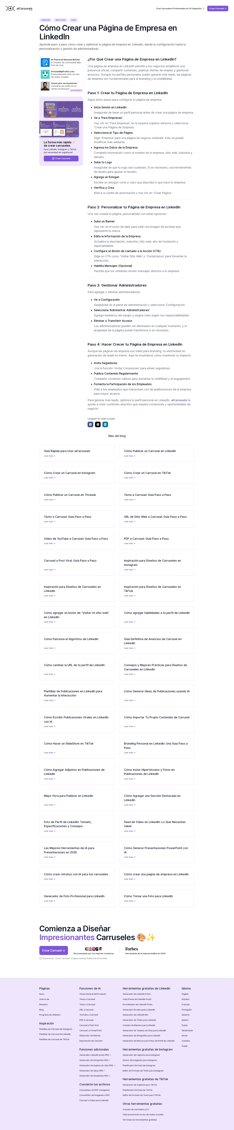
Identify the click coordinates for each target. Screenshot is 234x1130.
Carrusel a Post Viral (89, 1025)
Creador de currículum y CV (136, 1109)
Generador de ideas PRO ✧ (92, 1070)
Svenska (186, 1041)
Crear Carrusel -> (217, 8)
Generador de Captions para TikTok (140, 1085)
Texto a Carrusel (87, 1004)
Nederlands (187, 1030)
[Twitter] (98, 424)
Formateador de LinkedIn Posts (137, 1004)
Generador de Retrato (89, 1035)
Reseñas (43, 1004)
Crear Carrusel (62, 158)
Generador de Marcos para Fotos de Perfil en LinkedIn (148, 1041)
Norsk (185, 1035)
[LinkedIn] (105, 424)
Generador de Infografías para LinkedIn (141, 1035)
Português (187, 1010)
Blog (41, 1010)
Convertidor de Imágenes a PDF (94, 1095)
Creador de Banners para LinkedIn (139, 1025)
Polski (185, 1046)
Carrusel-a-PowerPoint (90, 1030)
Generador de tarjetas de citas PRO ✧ (97, 1065)
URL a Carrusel (86, 1010)
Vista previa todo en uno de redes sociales (143, 1114)
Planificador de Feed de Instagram (139, 1065)
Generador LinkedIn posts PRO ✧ (95, 1055)
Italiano (185, 1020)
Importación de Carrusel (90, 1041)
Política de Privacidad (97, 958)
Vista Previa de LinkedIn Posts (137, 999)
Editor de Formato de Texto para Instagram (143, 1070)
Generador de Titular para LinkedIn (139, 1020)
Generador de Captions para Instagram (141, 1055)
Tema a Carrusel (87, 999)
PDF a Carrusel (86, 1020)
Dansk (185, 1025)
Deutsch (186, 1015)
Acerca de (44, 999)
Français (186, 1004)
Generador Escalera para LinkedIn (139, 1010)
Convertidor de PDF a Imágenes (94, 1090)
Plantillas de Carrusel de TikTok (54, 1039)
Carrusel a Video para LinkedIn (94, 1100)
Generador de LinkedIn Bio (135, 1015)
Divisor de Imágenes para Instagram (140, 1060)
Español (185, 999)
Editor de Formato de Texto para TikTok (142, 1095)
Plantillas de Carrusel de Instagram (55, 1029)
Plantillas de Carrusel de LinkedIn (55, 1034)
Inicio (41, 994)
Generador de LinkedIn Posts (137, 994)
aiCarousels (179, 400)
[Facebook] (90, 424)
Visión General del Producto (92, 994)
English (185, 994)
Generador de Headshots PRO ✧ (94, 1076)
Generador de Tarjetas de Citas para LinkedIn (144, 1030)
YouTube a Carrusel (88, 1015)
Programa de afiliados (49, 1015)
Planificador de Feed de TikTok (137, 1090)
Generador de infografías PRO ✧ (94, 1060)
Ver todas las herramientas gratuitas (140, 1120)
